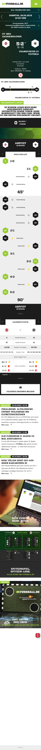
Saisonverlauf (38, 321)
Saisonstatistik (21, 322)
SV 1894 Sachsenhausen (12, 35)
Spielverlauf (20, 154)
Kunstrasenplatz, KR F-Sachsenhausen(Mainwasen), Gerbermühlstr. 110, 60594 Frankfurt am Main (20, 25)
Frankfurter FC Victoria (29, 52)
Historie (2, 321)
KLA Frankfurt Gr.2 (20, 10)
